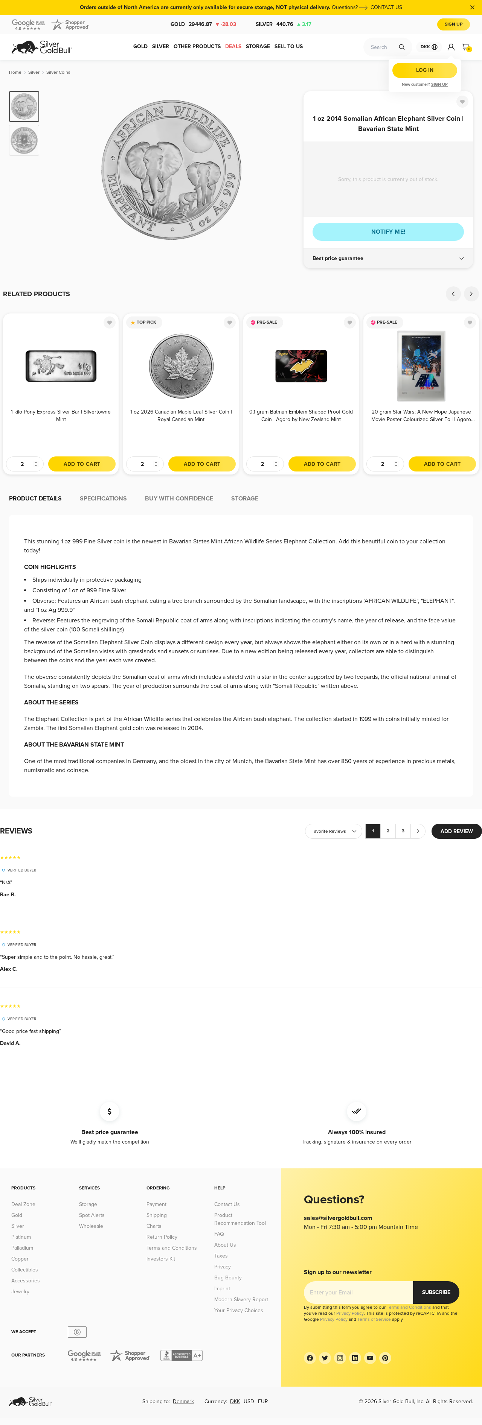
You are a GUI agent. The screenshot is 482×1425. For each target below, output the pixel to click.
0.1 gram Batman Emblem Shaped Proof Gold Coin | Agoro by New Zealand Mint (301, 416)
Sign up (439, 84)
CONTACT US (386, 7)
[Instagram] (340, 1358)
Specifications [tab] (103, 498)
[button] (388, 258)
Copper (20, 1259)
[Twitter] (325, 1358)
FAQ (219, 1234)
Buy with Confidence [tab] (179, 498)
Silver (283, 24)
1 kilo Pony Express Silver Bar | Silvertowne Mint (61, 416)
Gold (203, 24)
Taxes (221, 1256)
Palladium (22, 1248)
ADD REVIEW (457, 831)
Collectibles (24, 1270)
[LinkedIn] (355, 1358)
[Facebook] (310, 1358)
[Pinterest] (385, 1358)
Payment (156, 1204)
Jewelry (20, 1291)
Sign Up (453, 24)
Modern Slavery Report (241, 1299)
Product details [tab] (35, 498)
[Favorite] (462, 102)
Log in (424, 70)
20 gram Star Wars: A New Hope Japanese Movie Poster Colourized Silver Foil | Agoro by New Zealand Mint (421, 416)
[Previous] (56, 170)
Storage (88, 1204)
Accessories (25, 1280)
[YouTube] (370, 1358)
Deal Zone (23, 1204)
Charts (154, 1226)
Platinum (21, 1237)
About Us (225, 1245)
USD (249, 1401)
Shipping (156, 1215)
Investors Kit (160, 1259)
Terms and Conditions (171, 1248)
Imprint (222, 1288)
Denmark (183, 1401)
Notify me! (388, 232)
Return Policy (161, 1237)
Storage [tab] (244, 498)
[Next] (286, 170)
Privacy (222, 1267)
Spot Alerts (92, 1215)
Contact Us (227, 1204)
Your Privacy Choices (238, 1310)
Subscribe (436, 1292)
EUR (263, 1401)
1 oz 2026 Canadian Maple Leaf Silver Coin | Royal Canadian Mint (181, 416)
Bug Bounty (228, 1277)
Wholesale (91, 1226)
